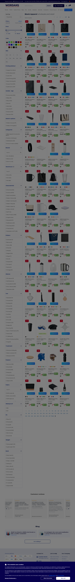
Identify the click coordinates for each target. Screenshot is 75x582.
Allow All (63, 578)
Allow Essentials (48, 578)
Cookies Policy (52, 575)
